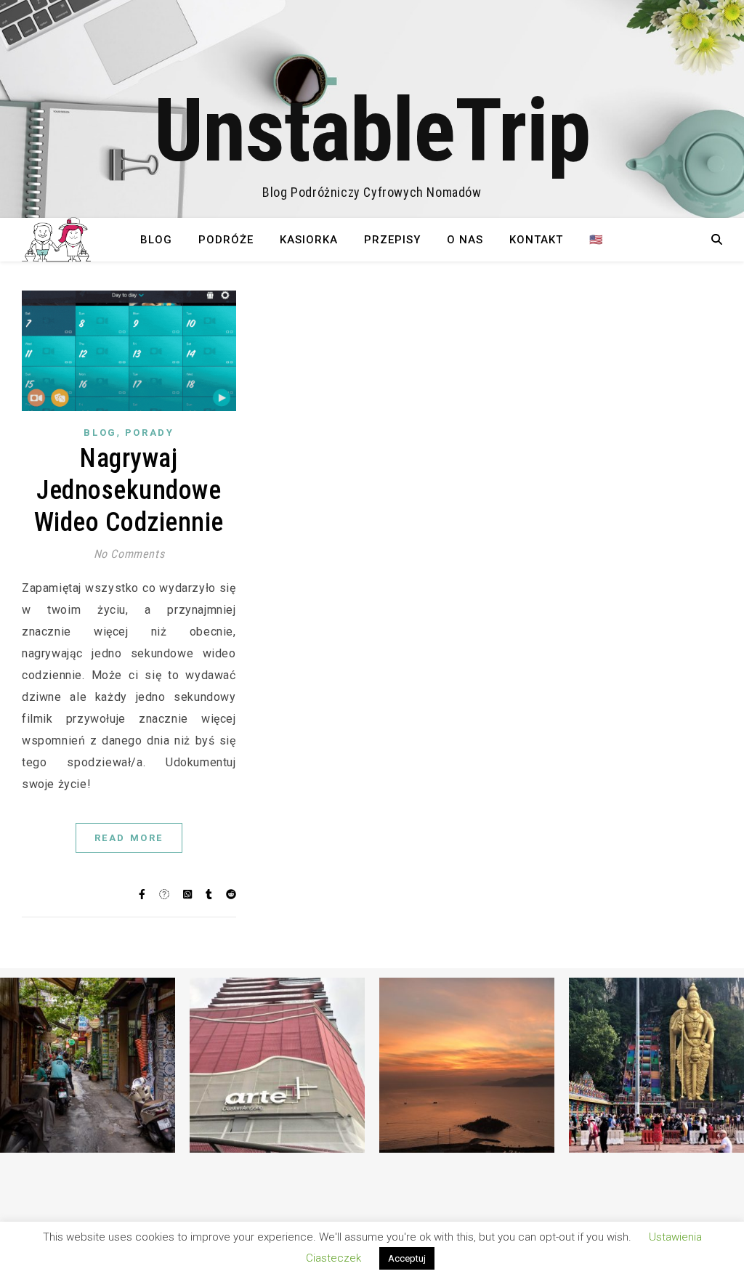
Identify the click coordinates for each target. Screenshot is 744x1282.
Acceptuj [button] (407, 1258)
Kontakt (536, 239)
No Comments (129, 554)
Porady (149, 432)
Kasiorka (309, 239)
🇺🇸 (596, 239)
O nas (465, 239)
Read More (128, 837)
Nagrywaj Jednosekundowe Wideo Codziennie (129, 490)
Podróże (226, 239)
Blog (156, 239)
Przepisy (392, 239)
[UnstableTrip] (372, 109)
